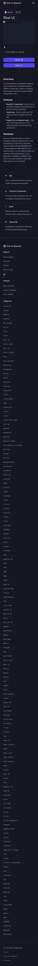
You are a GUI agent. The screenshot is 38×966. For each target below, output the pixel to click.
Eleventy (6, 479)
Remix (5, 765)
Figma (5, 491)
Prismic (6, 732)
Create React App (10, 420)
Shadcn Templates (9, 290)
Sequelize (7, 926)
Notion (5, 677)
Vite (5, 871)
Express (6, 487)
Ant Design (7, 323)
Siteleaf (6, 795)
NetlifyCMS (7, 656)
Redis (5, 900)
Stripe (5, 816)
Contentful (7, 407)
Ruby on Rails (8, 744)
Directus (6, 449)
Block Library (8, 352)
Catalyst (6, 386)
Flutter (6, 508)
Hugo (5, 576)
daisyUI (6, 428)
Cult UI (6, 424)
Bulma (5, 378)
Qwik (5, 736)
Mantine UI (7, 614)
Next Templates (8, 286)
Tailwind (6, 841)
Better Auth (8, 344)
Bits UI (6, 348)
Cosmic (5, 416)
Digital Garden (9, 441)
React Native (8, 757)
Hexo (5, 563)
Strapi (5, 812)
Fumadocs (6, 529)
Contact (6, 265)
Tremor (5, 858)
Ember (5, 483)
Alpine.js (7, 306)
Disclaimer (6, 960)
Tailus (5, 837)
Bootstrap (7, 365)
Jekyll (5, 580)
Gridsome (6, 551)
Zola (5, 896)
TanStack (6, 846)
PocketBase (7, 934)
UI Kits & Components (11, 862)
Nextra (5, 669)
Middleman (7, 639)
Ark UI (5, 327)
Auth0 (5, 336)
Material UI (8, 622)
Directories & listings (12, 445)
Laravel (6, 593)
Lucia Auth (7, 605)
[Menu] (33, 3)
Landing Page (8, 588)
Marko (5, 618)
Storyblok (7, 808)
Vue (4, 879)
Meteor (5, 635)
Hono (5, 567)
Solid (5, 799)
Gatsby (5, 534)
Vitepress (7, 875)
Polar (5, 690)
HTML (5, 572)
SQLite (5, 913)
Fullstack (7, 525)
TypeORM (6, 921)
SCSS (5, 782)
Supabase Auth (8, 829)
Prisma (5, 728)
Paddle (5, 685)
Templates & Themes (11, 850)
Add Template (8, 257)
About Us (6, 261)
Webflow (6, 892)
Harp (5, 555)
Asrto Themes (8, 294)
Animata (6, 319)
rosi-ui (10, 12)
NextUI (5, 673)
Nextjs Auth (8, 660)
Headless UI (8, 559)
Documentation (8, 462)
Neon (5, 917)
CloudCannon (8, 399)
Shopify (6, 791)
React (5, 749)
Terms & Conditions (10, 956)
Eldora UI (7, 475)
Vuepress (6, 884)
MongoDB (6, 647)
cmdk (5, 403)
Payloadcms (7, 711)
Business (6, 382)
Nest (5, 652)
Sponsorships (8, 270)
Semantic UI (8, 787)
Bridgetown (7, 369)
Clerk (5, 395)
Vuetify (6, 888)
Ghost (5, 542)
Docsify (6, 458)
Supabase (6, 825)
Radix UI (6, 740)
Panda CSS (7, 702)
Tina (5, 854)
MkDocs (5, 643)
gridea (5, 546)
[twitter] (19, 274)
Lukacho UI (7, 610)
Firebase (6, 496)
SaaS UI (6, 774)
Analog (5, 310)
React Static (8, 761)
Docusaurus (7, 466)
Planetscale (8, 719)
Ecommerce (7, 470)
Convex (5, 411)
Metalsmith (7, 631)
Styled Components (10, 820)
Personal (6, 715)
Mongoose (6, 930)
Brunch (5, 373)
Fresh (5, 521)
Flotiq (5, 504)
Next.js (6, 664)
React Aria (7, 753)
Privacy (6, 952)
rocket (5, 770)
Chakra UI (7, 390)
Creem (5, 698)
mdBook (5, 626)
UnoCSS (5, 867)
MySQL (5, 909)
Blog (5, 357)
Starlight (7, 803)
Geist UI (6, 538)
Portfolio (7, 723)
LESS (5, 601)
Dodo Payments (8, 694)
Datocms (6, 437)
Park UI (6, 706)
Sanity (5, 778)
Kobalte (6, 584)
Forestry (6, 513)
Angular (6, 314)
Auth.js (6, 340)
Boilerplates (8, 361)
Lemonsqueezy (8, 597)
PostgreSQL (7, 905)
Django (5, 454)
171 (19, 12)
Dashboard (7, 432)
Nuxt (5, 681)
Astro (5, 331)
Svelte (5, 833)
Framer (5, 517)
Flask (5, 500)
